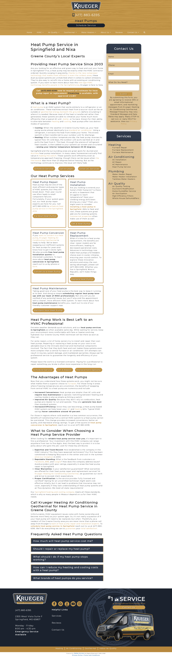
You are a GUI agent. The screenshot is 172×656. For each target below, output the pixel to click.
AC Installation (119, 160)
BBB (47, 462)
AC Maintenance (120, 164)
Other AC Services (90, 168)
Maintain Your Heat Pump (48, 310)
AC (68, 409)
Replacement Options (89, 370)
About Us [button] (105, 32)
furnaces (72, 384)
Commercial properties (81, 216)
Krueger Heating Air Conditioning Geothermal (57, 474)
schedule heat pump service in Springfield (53, 526)
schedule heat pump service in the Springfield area (48, 208)
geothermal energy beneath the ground (60, 112)
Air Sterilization (119, 193)
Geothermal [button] (69, 32)
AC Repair (117, 162)
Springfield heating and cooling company (55, 492)
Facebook (39, 462)
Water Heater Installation (124, 177)
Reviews (119, 32)
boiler (66, 119)
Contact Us (129, 607)
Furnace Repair (119, 148)
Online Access (79, 653)
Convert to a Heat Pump (47, 271)
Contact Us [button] (132, 32)
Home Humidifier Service (124, 191)
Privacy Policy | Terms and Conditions (86, 655)
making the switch (47, 156)
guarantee (70, 528)
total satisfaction (89, 528)
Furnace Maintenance (122, 152)
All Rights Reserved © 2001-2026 (95, 653)
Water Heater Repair (122, 174)
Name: (111, 57)
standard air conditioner (80, 130)
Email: (111, 74)
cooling (67, 121)
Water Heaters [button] (88, 32)
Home (29, 32)
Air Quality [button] (53, 32)
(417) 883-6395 (87, 15)
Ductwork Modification (123, 189)
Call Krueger (66, 168)
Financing (73, 93)
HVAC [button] (39, 32)
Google (57, 462)
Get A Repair (64, 370)
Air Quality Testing (121, 186)
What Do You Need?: (118, 82)
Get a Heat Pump (81, 223)
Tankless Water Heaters (123, 179)
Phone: (111, 65)
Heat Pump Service (121, 167)
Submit (123, 94)
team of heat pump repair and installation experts (75, 524)
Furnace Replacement (123, 150)
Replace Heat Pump (82, 279)
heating (55, 121)
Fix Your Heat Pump (45, 216)
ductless (35, 153)
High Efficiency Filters (122, 196)
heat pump (38, 107)
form (35, 267)
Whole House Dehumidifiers (125, 198)
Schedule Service (86, 25)
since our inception (44, 457)
